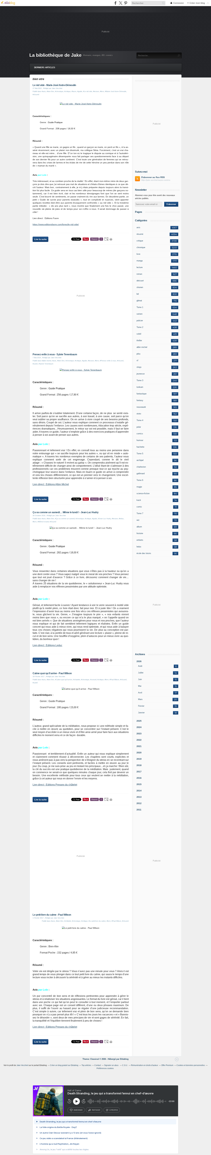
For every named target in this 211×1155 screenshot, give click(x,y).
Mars (140, 699)
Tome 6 (140, 480)
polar (139, 427)
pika (138, 354)
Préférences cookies (105, 1068)
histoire (140, 533)
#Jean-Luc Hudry (104, 519)
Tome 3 (140, 380)
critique (140, 241)
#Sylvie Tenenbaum (46, 364)
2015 (139, 784)
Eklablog (124, 1059)
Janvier (141, 712)
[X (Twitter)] (120, 3)
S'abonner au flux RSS (153, 177)
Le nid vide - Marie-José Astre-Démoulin (54, 85)
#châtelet (67, 921)
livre (138, 254)
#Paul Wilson (114, 680)
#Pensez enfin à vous (108, 361)
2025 (139, 721)
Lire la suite (40, 239)
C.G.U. (125, 1065)
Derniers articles (44, 67)
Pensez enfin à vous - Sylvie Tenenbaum (55, 354)
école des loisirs (144, 553)
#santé (35, 364)
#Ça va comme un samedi (65, 519)
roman (139, 274)
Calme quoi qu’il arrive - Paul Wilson (52, 673)
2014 (139, 790)
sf (137, 360)
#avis (44, 91)
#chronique (59, 91)
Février (141, 706)
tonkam (140, 387)
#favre (74, 91)
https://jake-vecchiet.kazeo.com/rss (155, 180)
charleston (141, 467)
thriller (139, 340)
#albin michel (46, 361)
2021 (139, 746)
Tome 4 (140, 420)
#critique (67, 91)
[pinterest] (126, 3)
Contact (97, 1065)
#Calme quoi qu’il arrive (63, 680)
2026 (139, 661)
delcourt (140, 280)
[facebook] (115, 3)
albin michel (142, 347)
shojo (139, 367)
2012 (139, 803)
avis (138, 227)
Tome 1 (140, 307)
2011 (139, 809)
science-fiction (143, 493)
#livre (102, 91)
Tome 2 (140, 327)
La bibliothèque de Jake (55, 55)
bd (138, 294)
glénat (139, 300)
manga (140, 261)
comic (139, 507)
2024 (139, 727)
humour (140, 440)
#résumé (36, 94)
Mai (139, 686)
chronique (141, 247)
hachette (140, 447)
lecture (140, 267)
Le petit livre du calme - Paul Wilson (52, 914)
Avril (140, 692)
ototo (139, 413)
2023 (139, 733)
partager (96, 1110)
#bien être (50, 91)
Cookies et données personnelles (191, 1065)
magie (139, 487)
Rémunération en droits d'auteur (144, 1065)
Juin (140, 679)
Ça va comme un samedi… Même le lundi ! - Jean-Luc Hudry (66, 512)
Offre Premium (167, 1065)
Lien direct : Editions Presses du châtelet (55, 784)
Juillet (140, 673)
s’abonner (78, 1110)
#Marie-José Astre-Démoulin (115, 91)
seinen (139, 314)
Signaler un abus (111, 1065)
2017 (139, 771)
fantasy (140, 400)
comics (140, 433)
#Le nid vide (87, 91)
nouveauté (141, 407)
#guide (79, 91)
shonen (140, 287)
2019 (139, 759)
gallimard (141, 473)
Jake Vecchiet (22, 1065)
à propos (114, 1110)
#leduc (121, 519)
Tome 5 (140, 453)
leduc (139, 546)
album (139, 527)
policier (140, 320)
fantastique (141, 394)
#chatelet (76, 680)
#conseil (93, 680)
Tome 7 (140, 513)
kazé (139, 500)
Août (140, 666)
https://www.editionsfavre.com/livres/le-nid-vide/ (56, 224)
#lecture (96, 91)
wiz (138, 520)
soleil (139, 334)
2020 (139, 752)
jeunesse (141, 374)
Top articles (86, 1065)
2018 (139, 765)
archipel (140, 460)
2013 (139, 797)
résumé (140, 234)
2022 (139, 740)
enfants (140, 540)
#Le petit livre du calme (97, 921)
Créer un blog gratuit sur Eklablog (64, 1065)
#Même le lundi (43, 522)
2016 (139, 778)
